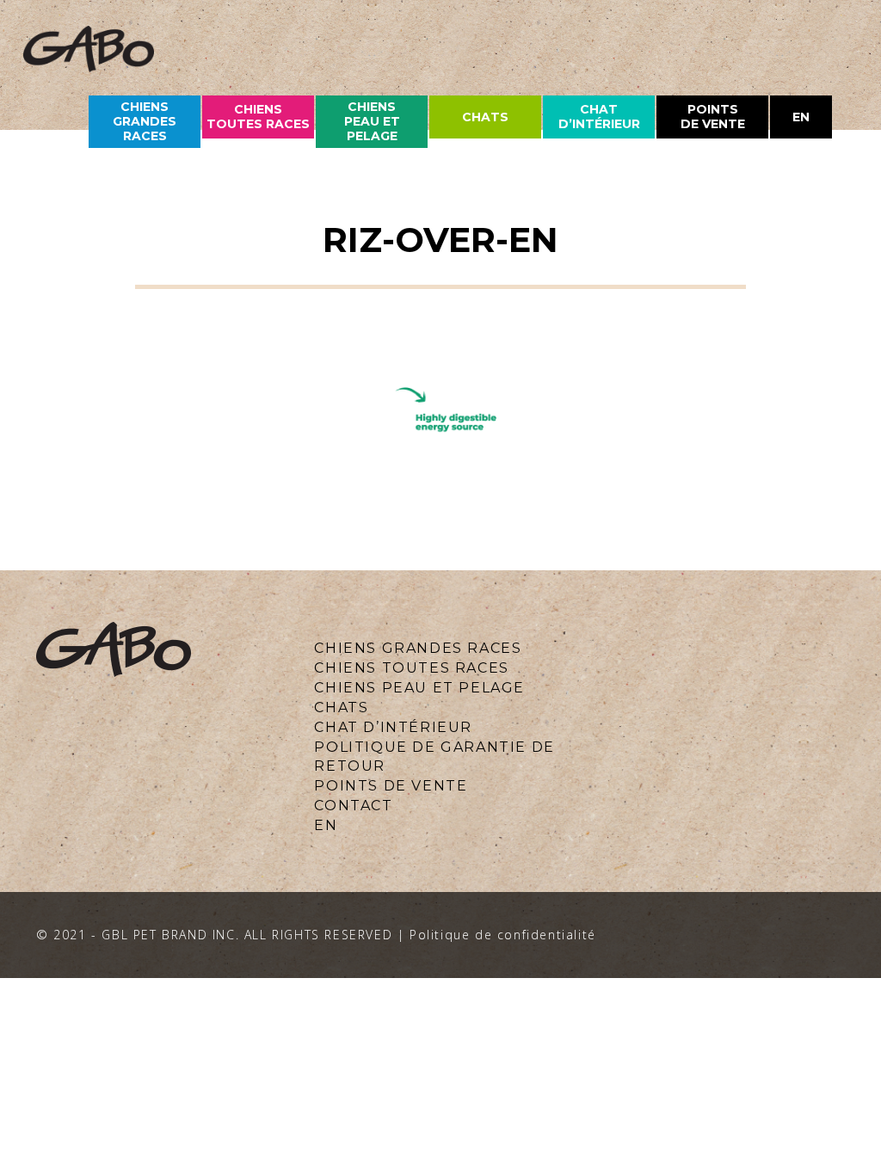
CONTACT (353, 805)
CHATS (341, 707)
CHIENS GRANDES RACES (417, 648)
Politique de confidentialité (503, 934)
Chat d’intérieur (599, 117)
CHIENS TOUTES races (258, 117)
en (801, 117)
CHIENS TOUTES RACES (411, 668)
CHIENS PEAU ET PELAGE (372, 121)
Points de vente (713, 117)
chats (485, 117)
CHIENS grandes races (144, 121)
